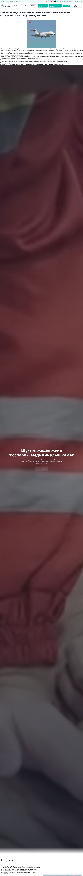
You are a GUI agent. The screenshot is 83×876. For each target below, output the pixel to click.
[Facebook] (48, 1)
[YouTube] (51, 1)
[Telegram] (57, 1)
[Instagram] (46, 1)
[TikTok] (55, 1)
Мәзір (32, 5)
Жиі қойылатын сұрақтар (53, 5)
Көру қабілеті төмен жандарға (67, 1)
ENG (81, 1)
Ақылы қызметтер (41, 5)
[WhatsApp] (53, 1)
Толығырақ (40, 469)
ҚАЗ (78, 1)
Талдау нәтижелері (75, 5)
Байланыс (66, 5)
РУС (76, 1)
